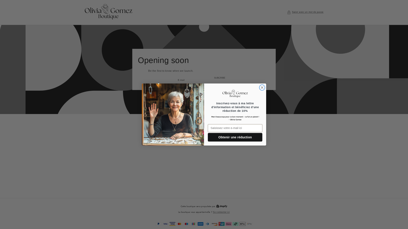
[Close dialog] (262, 87)
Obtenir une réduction (235, 137)
